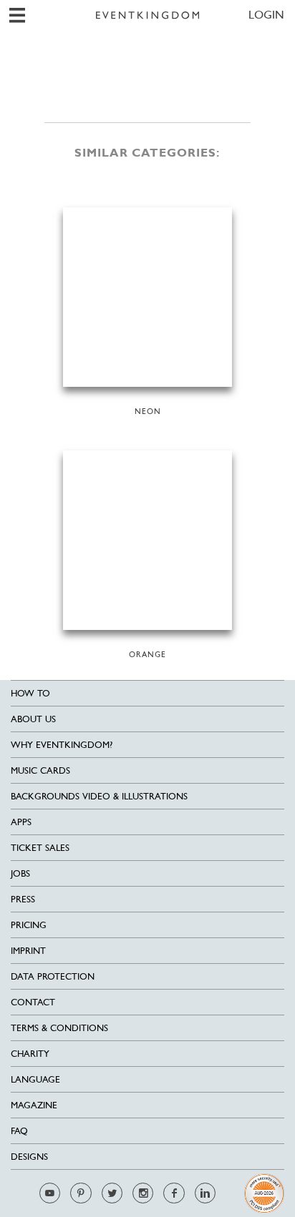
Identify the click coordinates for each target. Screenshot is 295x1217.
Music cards (40, 770)
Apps (21, 822)
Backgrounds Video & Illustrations (99, 796)
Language (35, 1079)
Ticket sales (40, 847)
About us (33, 719)
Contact (33, 1002)
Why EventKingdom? (61, 744)
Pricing (29, 925)
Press (23, 899)
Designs (29, 1156)
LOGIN (266, 14)
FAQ (19, 1130)
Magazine (34, 1105)
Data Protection (53, 976)
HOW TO (30, 693)
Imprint (28, 950)
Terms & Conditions (59, 1028)
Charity (30, 1053)
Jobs (20, 873)
